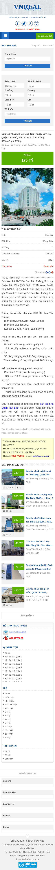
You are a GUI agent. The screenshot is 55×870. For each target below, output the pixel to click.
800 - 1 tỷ (9, 708)
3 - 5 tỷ (8, 719)
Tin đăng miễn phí (38, 18)
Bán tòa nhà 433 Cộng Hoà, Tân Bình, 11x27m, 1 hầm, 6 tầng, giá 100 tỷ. (39, 498)
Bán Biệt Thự (9, 792)
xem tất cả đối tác (27, 773)
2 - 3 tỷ (8, 716)
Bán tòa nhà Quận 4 (13, 668)
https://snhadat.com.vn (27, 859)
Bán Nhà (7, 781)
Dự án (6, 827)
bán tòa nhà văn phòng (18, 433)
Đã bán (8, 755)
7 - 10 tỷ (8, 727)
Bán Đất (7, 815)
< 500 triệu (9, 701)
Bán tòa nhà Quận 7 (13, 679)
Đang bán (9, 759)
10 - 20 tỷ (9, 730)
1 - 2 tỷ (8, 712)
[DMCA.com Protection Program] (27, 864)
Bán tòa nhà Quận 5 (13, 671)
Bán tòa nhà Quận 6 (13, 675)
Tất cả (7, 653)
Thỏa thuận (10, 697)
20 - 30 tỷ (9, 734)
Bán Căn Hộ (9, 804)
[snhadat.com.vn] (27, 7)
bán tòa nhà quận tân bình (18, 429)
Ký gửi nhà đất (44, 36)
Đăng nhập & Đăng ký (18, 18)
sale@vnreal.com (41, 456)
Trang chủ (35, 46)
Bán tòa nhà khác (13, 465)
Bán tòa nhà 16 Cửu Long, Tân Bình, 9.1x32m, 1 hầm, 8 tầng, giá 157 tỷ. (39, 522)
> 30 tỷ (7, 738)
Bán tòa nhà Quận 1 (13, 657)
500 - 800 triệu (11, 705)
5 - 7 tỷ (8, 723)
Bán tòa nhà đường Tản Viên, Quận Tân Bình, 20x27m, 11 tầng (37, 592)
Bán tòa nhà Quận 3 (13, 664)
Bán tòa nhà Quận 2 (13, 660)
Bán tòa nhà (48, 46)
